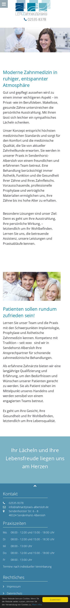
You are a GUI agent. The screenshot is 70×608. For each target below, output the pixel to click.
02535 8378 (37, 19)
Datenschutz (14, 593)
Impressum (14, 586)
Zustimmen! (55, 599)
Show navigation (4, 4)
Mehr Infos (37, 604)
